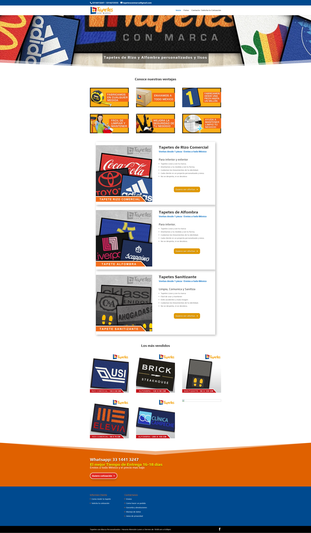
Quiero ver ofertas (185, 189)
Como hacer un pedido (136, 503)
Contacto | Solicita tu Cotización (206, 10)
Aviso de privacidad (134, 516)
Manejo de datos (133, 512)
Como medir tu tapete (101, 499)
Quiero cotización (102, 475)
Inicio (178, 10)
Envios (129, 499)
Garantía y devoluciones (136, 507)
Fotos (186, 10)
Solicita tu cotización (100, 503)
